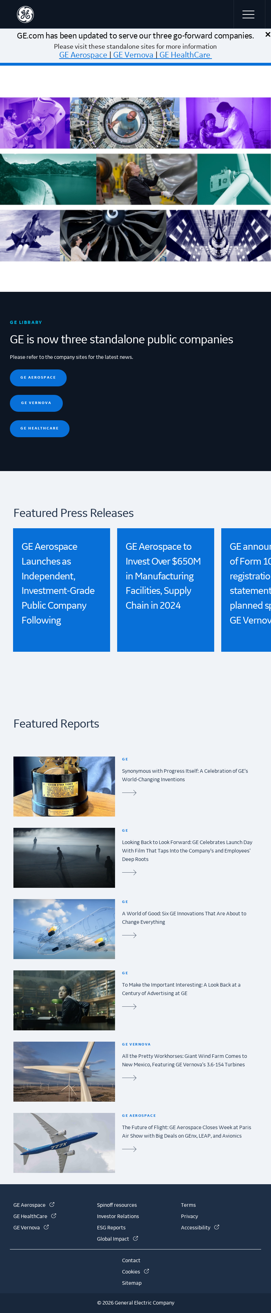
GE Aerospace (83, 55)
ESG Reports (111, 1228)
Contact (131, 1261)
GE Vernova (133, 55)
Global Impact (117, 1239)
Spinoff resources (117, 1205)
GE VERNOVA (36, 403)
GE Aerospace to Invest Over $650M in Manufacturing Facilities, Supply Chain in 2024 (163, 576)
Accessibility (200, 1228)
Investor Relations (118, 1216)
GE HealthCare (184, 55)
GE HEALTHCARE (39, 428)
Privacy (189, 1216)
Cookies (135, 1272)
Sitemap (131, 1283)
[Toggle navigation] (249, 14)
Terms (188, 1205)
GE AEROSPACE (38, 377)
